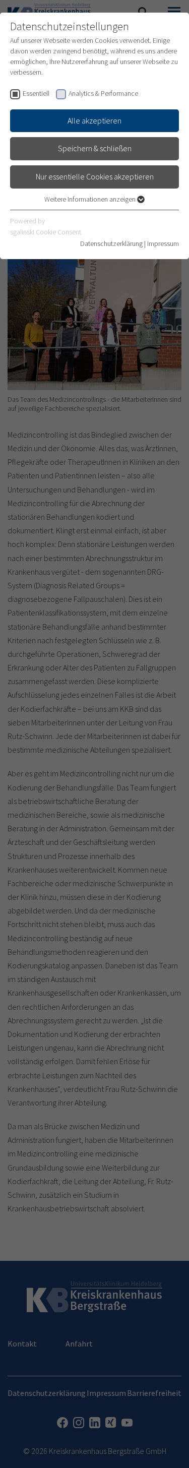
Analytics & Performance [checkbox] (103, 93)
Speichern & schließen (95, 148)
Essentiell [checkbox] (36, 93)
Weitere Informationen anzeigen (90, 199)
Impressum (163, 243)
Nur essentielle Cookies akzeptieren (95, 176)
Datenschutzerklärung (111, 243)
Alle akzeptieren (94, 120)
